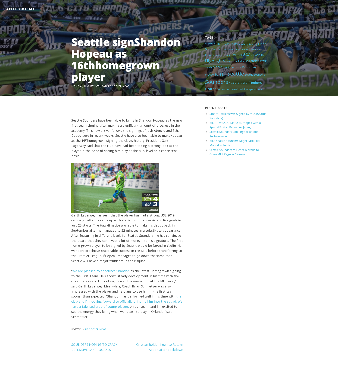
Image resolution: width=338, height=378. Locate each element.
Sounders (216, 81)
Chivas (230, 49)
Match (218, 67)
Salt (224, 74)
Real (218, 74)
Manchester (256, 60)
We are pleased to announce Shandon (101, 271)
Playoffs (240, 67)
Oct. (225, 67)
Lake (241, 61)
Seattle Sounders (255, 74)
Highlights (215, 61)
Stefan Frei (242, 83)
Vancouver (224, 89)
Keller (234, 61)
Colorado (244, 49)
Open (232, 67)
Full (239, 55)
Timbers (255, 82)
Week (235, 89)
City (237, 49)
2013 (235, 44)
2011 (220, 43)
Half (263, 55)
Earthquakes (218, 55)
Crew (208, 55)
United (211, 88)
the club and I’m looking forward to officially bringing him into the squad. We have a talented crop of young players (126, 301)
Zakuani (258, 89)
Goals (256, 55)
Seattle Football (19, 9)
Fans (227, 55)
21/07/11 (210, 44)
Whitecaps (246, 89)
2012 (228, 44)
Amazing (253, 44)
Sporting (233, 83)
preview (209, 74)
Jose (228, 61)
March (208, 67)
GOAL (247, 54)
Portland (252, 67)
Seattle (235, 73)
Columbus (255, 49)
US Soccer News (118, 86)
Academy (243, 44)
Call (224, 49)
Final (233, 55)
